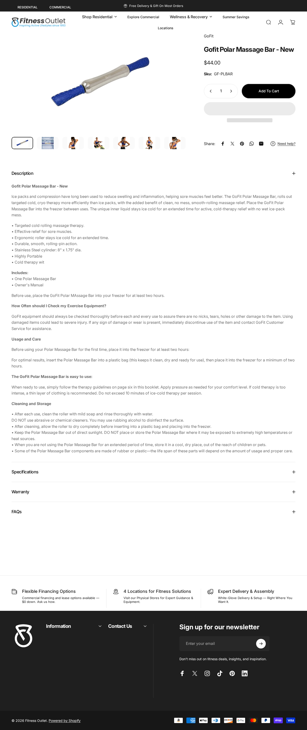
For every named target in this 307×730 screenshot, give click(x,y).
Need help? (286, 143)
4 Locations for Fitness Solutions (157, 591)
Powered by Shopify (65, 720)
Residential (27, 7)
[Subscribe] (261, 643)
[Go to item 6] (149, 143)
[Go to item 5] (124, 143)
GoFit (208, 36)
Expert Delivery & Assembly (246, 591)
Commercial (60, 7)
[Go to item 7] (175, 143)
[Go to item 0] (22, 143)
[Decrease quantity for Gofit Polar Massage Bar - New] (209, 91)
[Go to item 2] (48, 143)
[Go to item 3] (73, 143)
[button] (249, 108)
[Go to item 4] (98, 143)
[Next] (176, 91)
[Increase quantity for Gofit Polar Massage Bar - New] (232, 91)
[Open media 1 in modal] (100, 83)
